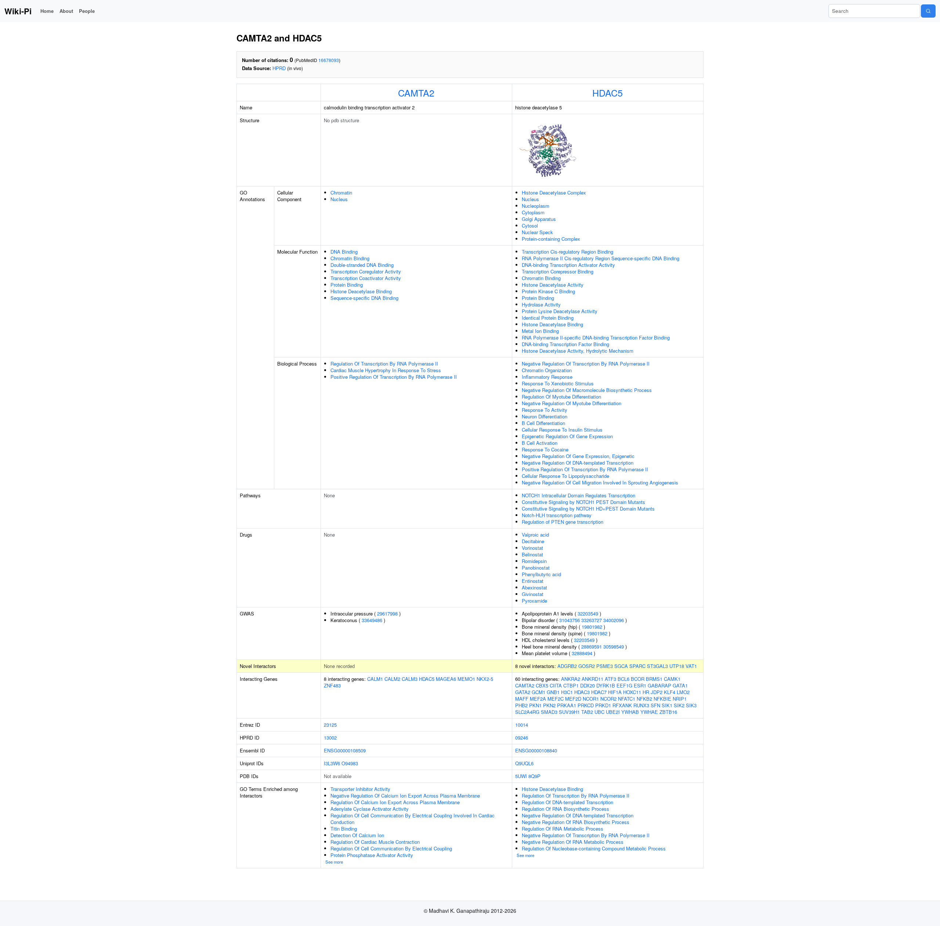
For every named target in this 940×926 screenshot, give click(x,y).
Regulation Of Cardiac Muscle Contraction (375, 841)
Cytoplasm (533, 212)
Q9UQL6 (524, 763)
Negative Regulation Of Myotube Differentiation (571, 403)
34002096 (613, 620)
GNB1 (553, 692)
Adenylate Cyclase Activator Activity (369, 808)
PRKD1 (603, 705)
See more (334, 862)
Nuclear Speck (537, 232)
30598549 (613, 646)
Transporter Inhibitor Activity (360, 788)
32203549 (588, 613)
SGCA (621, 665)
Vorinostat (532, 547)
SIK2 (679, 705)
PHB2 (521, 705)
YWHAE (649, 711)
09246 (521, 737)
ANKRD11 (592, 678)
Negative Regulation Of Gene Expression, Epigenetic (578, 456)
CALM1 (375, 678)
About (66, 10)
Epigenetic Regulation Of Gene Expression (567, 436)
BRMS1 (654, 678)
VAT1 (691, 665)
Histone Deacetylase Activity (552, 284)
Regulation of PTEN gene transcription (562, 521)
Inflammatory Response (547, 376)
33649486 (372, 620)
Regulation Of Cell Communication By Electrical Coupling (391, 848)
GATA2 (522, 692)
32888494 (582, 653)
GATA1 (680, 685)
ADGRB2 (567, 665)
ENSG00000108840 (536, 750)
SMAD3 (549, 711)
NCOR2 (608, 698)
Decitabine (533, 541)
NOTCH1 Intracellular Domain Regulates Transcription (578, 495)
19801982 (592, 626)
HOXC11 (632, 692)
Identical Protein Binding (548, 317)
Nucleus (339, 199)
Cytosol (530, 225)
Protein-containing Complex (551, 238)
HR (646, 692)
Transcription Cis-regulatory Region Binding (567, 251)
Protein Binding (346, 284)
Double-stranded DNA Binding (362, 264)
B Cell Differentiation (543, 423)
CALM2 (392, 678)
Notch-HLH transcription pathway (557, 515)
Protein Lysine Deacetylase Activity (559, 311)
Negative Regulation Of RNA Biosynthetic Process (575, 821)
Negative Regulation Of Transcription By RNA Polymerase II (586, 363)
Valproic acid (535, 534)
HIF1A (615, 692)
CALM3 (409, 678)
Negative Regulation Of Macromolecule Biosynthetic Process (587, 389)
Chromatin (341, 192)
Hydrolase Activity (541, 304)
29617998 (387, 613)
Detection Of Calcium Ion (357, 835)
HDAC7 (599, 692)
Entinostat (532, 580)
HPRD (279, 68)
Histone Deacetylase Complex (554, 192)
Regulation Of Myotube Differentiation (561, 396)
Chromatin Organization (547, 370)
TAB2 (587, 711)
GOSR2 (586, 665)
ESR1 (640, 685)
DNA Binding (344, 251)
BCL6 (623, 678)
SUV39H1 (569, 711)
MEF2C (555, 698)
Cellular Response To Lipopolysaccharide (565, 475)
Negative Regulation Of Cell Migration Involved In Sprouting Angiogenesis (600, 482)
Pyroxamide (534, 600)
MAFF (521, 698)
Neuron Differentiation (544, 416)
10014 (521, 724)
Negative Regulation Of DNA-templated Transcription (577, 462)
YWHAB (630, 711)
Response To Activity (544, 409)
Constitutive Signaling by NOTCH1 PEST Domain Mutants (583, 501)
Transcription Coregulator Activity (365, 271)
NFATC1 (626, 698)
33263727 (591, 620)
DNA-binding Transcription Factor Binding (565, 344)
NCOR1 (591, 698)
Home (47, 10)
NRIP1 (680, 698)
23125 (330, 724)
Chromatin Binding (349, 258)
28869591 (591, 646)
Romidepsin (534, 561)
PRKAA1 (566, 705)
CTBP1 (571, 685)
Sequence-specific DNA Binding (364, 297)
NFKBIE (662, 698)
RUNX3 (641, 705)
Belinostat (532, 554)
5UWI (521, 776)
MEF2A (538, 698)
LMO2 (683, 692)
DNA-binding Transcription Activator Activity (568, 264)
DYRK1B (605, 685)
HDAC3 (582, 692)
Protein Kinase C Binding (548, 291)
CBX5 (542, 685)
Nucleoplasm (535, 205)
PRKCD (586, 705)
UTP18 (676, 665)
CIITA (556, 685)
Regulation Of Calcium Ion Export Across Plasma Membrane (395, 802)
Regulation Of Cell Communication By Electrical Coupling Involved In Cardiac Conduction (412, 818)
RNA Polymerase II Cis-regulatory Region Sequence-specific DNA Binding (600, 258)
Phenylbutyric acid (541, 574)
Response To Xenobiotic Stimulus (558, 383)
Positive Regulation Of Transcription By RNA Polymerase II (393, 376)
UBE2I (613, 711)
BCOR (637, 678)
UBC (599, 711)
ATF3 (610, 678)
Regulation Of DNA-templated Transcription (567, 802)
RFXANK (622, 705)
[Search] (928, 11)
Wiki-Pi (18, 11)
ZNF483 (332, 685)
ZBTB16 (668, 711)
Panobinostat (536, 567)
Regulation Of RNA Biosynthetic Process (565, 808)
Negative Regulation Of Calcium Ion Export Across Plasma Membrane (405, 795)
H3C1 (567, 692)
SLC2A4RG (527, 711)
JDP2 (656, 692)
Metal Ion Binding (540, 330)
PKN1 (535, 705)
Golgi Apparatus (539, 218)
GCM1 (538, 692)
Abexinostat (534, 587)
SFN (655, 705)
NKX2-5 (485, 678)
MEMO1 (466, 678)
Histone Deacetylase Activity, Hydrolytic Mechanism (577, 350)
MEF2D (573, 698)
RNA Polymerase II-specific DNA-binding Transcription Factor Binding (596, 337)
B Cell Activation (539, 442)
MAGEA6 (446, 678)
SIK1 (667, 705)
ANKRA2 (570, 678)
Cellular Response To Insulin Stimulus (562, 429)
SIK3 (691, 705)
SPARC (637, 665)
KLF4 (669, 692)
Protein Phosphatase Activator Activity (371, 854)
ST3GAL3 (657, 665)
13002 (330, 737)
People (87, 10)
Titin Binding (343, 828)
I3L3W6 (332, 763)
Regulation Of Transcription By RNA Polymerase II (384, 363)
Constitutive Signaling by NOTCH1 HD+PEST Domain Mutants (588, 508)
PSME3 (604, 665)
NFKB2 (644, 698)
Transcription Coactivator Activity (365, 278)
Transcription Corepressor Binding (557, 271)
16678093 (328, 60)
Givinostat (532, 594)
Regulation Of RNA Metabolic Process (562, 828)
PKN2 (549, 705)
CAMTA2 (416, 92)
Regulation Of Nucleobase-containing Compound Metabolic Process (594, 848)
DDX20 (587, 685)
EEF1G (624, 685)
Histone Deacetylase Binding (361, 291)
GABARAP (659, 685)
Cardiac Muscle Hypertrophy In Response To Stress (385, 370)
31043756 (569, 620)
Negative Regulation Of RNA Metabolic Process (572, 841)
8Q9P (534, 776)
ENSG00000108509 (345, 750)
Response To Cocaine (545, 449)
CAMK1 (672, 678)
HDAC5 (607, 92)
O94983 (349, 763)
